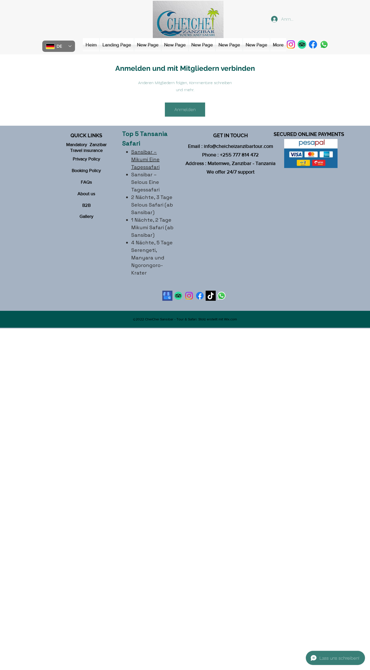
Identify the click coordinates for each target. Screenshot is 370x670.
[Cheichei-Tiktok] (211, 296)
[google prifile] (167, 296)
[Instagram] (290, 44)
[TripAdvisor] (302, 44)
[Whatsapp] (221, 296)
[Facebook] (313, 44)
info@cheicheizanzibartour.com (238, 146)
